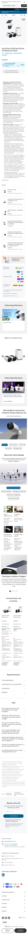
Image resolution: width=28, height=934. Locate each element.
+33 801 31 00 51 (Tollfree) (10, 846)
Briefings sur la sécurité (19, 493)
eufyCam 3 (4, 443)
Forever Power (13, 443)
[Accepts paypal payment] (3, 888)
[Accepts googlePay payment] (18, 885)
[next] (24, 427)
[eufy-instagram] (3, 919)
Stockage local (18, 447)
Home (3, 795)
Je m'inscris (13, 817)
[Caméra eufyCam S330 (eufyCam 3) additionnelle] (13, 234)
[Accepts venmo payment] (10, 888)
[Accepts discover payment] (14, 885)
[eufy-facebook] (6, 919)
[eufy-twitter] (9, 919)
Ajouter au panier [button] (7, 930)
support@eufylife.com (10, 842)
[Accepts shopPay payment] (7, 888)
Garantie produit (8, 863)
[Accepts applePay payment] (10, 885)
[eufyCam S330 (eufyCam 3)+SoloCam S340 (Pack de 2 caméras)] (13, 224)
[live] (5, 15)
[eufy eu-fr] (13, 15)
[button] (24, 2)
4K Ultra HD (22, 443)
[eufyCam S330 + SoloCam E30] (13, 213)
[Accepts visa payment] (14, 888)
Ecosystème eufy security (13, 489)
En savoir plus (5, 625)
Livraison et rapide (9, 857)
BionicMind (8, 447)
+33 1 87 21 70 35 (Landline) (11, 845)
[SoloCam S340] (13, 191)
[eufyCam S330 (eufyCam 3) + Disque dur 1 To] (13, 202)
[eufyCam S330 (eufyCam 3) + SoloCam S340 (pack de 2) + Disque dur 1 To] (13, 246)
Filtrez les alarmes (6, 493)
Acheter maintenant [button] (20, 930)
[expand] (23, 71)
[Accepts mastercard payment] (21, 885)
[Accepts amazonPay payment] (3, 885)
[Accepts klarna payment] (18, 888)
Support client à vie (9, 866)
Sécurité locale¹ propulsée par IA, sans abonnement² (10, 12)
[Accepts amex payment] (7, 885)
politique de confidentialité (11, 822)
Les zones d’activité (13, 500)
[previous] (3, 427)
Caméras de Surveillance (9, 795)
